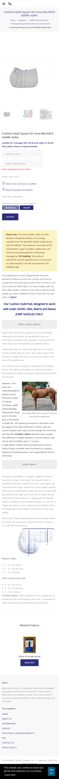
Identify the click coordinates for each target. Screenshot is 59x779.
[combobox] (22, 154)
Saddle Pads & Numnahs (39, 20)
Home (13, 20)
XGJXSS (13, 297)
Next (25, 207)
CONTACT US (8, 742)
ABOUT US (7, 719)
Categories (22, 20)
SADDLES (6, 728)
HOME (5, 714)
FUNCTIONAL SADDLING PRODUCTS (18, 733)
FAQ (4, 738)
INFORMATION (9, 723)
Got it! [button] (51, 771)
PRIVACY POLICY (9, 747)
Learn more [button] (10, 775)
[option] (29, 77)
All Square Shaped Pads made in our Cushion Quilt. (30, 24)
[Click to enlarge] (29, 76)
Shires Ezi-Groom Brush (29, 656)
